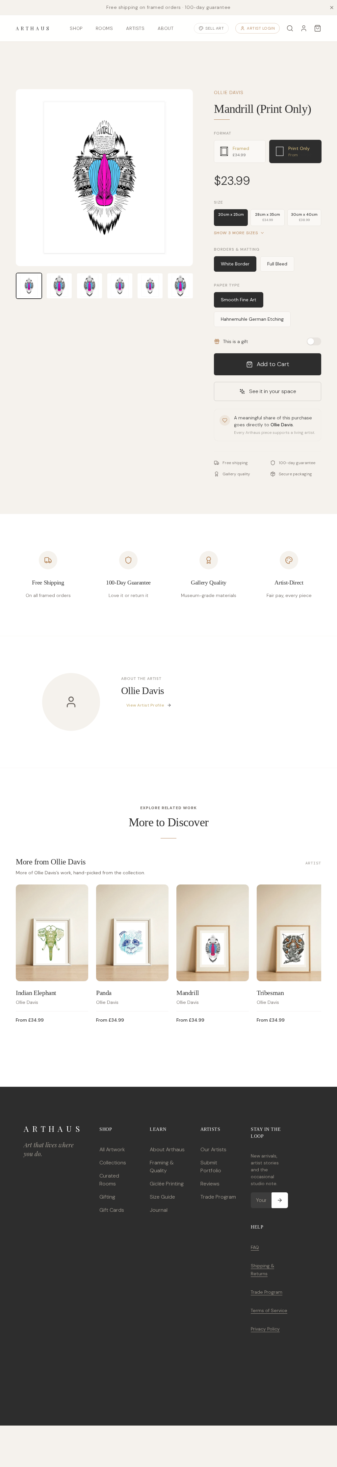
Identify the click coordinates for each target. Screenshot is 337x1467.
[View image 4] (120, 286)
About (165, 28)
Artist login (261, 28)
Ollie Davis (229, 92)
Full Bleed (277, 264)
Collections (112, 1162)
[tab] (240, 151)
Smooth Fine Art (238, 300)
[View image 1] (29, 286)
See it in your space (272, 391)
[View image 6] (180, 286)
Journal (159, 1209)
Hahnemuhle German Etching (252, 319)
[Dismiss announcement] (331, 7)
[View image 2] (59, 286)
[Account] (303, 28)
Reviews (210, 1183)
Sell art (214, 28)
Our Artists (213, 1149)
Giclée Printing (167, 1183)
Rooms (104, 28)
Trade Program (218, 1196)
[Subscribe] (280, 1200)
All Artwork (112, 1149)
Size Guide (162, 1196)
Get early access (97, 1440)
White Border (235, 264)
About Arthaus (167, 1149)
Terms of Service (269, 1310)
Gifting (107, 1196)
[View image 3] (89, 286)
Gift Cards (111, 1209)
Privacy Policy (265, 1329)
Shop (76, 28)
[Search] (290, 28)
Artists (135, 28)
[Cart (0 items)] (317, 28)
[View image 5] (150, 286)
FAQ (255, 1247)
